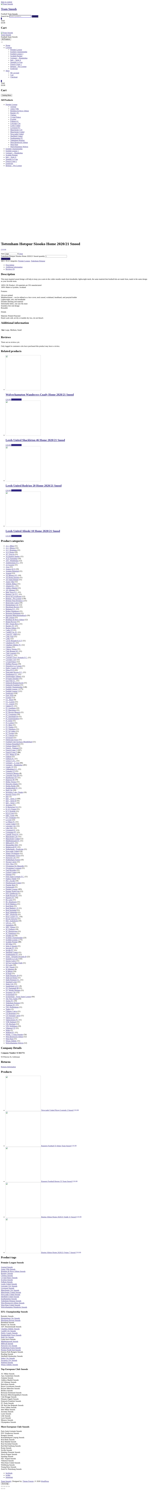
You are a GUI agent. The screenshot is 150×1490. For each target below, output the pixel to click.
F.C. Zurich (10, 704)
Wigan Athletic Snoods (9, 1365)
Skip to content (6, 2)
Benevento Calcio (12, 603)
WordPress (45, 1481)
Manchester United (17, 132)
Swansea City (11, 992)
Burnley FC (14, 113)
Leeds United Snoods (9, 1284)
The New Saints (12, 999)
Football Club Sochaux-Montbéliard (19, 742)
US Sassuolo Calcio (13, 1016)
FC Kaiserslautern (12, 719)
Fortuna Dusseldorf (13, 744)
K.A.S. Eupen (11, 809)
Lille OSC (9, 828)
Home (8, 45)
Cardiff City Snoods (8, 1331)
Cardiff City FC (11, 632)
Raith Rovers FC (12, 896)
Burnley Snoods (7, 1273)
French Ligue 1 (16, 64)
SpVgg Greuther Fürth (14, 963)
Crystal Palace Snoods (9, 1278)
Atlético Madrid (11, 588)
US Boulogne (11, 1013)
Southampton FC (16, 138)
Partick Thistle (11, 879)
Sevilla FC (9, 950)
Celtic (8, 639)
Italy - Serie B (11, 801)
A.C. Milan (10, 546)
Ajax (7, 567)
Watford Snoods (7, 1363)
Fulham (8, 757)
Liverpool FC (15, 128)
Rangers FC (10, 898)
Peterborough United (13, 883)
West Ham (14, 145)
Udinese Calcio (11, 1011)
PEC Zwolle (10, 881)
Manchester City (16, 130)
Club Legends (11, 653)
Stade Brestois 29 (12, 976)
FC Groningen (11, 714)
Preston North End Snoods (11, 1350)
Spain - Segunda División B (16, 957)
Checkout (13, 77)
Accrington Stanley (13, 556)
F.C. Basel (9, 700)
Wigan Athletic (11, 1041)
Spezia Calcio (11, 961)
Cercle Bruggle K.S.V (14, 641)
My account (14, 73)
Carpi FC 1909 (11, 634)
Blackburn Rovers (12, 607)
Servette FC (10, 948)
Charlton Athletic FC (13, 645)
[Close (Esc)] (2, 1486)
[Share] (4, 1486)
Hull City (9, 790)
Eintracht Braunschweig (14, 683)
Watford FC (10, 1032)
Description (10, 265)
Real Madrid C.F (12, 908)
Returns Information (8, 1067)
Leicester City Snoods (9, 1286)
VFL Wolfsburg (11, 1026)
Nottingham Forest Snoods (11, 1348)
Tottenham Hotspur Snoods (11, 1301)
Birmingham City (12, 605)
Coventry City (11, 660)
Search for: (5, 16)
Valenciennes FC (12, 1020)
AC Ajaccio (10, 554)
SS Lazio (9, 965)
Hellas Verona (11, 782)
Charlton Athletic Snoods (10, 1329)
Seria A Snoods (11, 946)
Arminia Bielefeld (12, 571)
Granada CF (10, 771)
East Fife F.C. (11, 681)
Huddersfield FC (12, 788)
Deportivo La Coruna (14, 666)
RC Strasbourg (11, 902)
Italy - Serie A (11, 799)
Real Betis (9, 906)
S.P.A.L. (9, 923)
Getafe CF (9, 767)
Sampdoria (10, 925)
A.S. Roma (10, 552)
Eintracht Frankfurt (13, 685)
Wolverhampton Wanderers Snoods (14, 1307)
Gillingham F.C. (12, 769)
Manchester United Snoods (11, 1292)
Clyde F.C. (10, 655)
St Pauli (8, 973)
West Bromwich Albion (19, 142)
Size (2, 254)
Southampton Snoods (9, 1299)
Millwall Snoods (7, 1344)
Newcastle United (17, 134)
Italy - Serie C (11, 803)
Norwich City (11, 858)
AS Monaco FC (11, 575)
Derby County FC (12, 668)
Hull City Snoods (7, 1337)
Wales (8, 1030)
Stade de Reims (11, 978)
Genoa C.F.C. (11, 761)
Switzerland (10, 995)
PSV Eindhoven (12, 893)
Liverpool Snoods (7, 1288)
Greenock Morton (12, 773)
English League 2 (12, 691)
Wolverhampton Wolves (19, 147)
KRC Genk (10, 815)
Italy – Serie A (15, 60)
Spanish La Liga (16, 62)
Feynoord (9, 738)
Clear (21, 254)
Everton (13, 119)
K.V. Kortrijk (10, 811)
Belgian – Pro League (18, 67)
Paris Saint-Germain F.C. (15, 877)
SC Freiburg (10, 929)
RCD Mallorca (11, 904)
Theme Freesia (28, 1481)
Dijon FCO (10, 670)
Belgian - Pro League (13, 599)
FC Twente (10, 733)
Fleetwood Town (12, 740)
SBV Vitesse (10, 927)
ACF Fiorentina (11, 559)
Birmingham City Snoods (10, 1318)
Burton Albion (11, 628)
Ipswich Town (11, 794)
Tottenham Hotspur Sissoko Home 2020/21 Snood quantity (23, 256)
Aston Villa (14, 109)
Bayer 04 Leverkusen (14, 596)
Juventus (9, 805)
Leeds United (15, 126)
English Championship (18, 52)
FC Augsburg (11, 708)
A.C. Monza (10, 548)
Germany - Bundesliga (14, 765)
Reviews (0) (10, 269)
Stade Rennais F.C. (13, 980)
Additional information (14, 267)
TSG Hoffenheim (12, 1007)
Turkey (8, 1009)
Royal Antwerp (11, 919)
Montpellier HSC (12, 845)
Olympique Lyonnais (13, 868)
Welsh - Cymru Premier (14, 1035)
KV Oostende (11, 818)
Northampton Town (13, 856)
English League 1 (16, 54)
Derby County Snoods (9, 1333)
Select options (16, 400)
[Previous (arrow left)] (2, 1488)
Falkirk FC (10, 706)
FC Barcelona (11, 710)
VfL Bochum (10, 1024)
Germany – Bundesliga (18, 58)
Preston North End (12, 891)
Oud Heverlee (11, 870)
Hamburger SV (11, 778)
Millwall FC (10, 843)
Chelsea (13, 115)
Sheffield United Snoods (10, 1297)
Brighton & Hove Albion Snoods (13, 1271)
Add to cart (5, 259)
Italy (7, 797)
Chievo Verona (11, 649)
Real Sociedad (11, 910)
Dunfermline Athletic (13, 676)
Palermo (9, 874)
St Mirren (9, 971)
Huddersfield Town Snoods (11, 1335)
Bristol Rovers (11, 622)
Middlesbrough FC (13, 841)
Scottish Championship (14, 938)
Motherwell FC (11, 847)
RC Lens (9, 900)
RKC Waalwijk (11, 914)
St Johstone (10, 969)
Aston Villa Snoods (8, 1269)
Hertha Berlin (11, 786)
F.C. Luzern (10, 702)
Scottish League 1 (12, 940)
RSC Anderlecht (12, 921)
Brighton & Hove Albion (19, 111)
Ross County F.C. (12, 917)
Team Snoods (9, 9)
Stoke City (9, 984)
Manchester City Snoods (10, 1290)
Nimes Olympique (12, 853)
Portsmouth (10, 887)
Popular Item (10, 885)
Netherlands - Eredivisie (14, 849)
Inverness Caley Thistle (14, 792)
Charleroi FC (10, 643)
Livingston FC (11, 832)
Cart (11, 75)
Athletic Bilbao (11, 584)
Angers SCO (10, 569)
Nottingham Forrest (13, 860)
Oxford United (11, 872)
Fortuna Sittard (11, 746)
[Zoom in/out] (9, 1486)
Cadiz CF (9, 630)
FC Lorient (10, 723)
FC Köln (9, 721)
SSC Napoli (10, 967)
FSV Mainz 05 (11, 754)
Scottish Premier (16, 56)
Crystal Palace (15, 117)
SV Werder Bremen (13, 990)
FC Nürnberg (11, 729)
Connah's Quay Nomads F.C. (16, 658)
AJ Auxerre (10, 565)
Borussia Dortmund (13, 613)
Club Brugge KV (12, 651)
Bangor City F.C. (12, 594)
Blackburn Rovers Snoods (10, 1320)
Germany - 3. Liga (12, 763)
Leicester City (15, 123)
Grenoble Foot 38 (12, 775)
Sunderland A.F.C (12, 986)
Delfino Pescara (11, 664)
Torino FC (9, 1001)
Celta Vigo (10, 636)
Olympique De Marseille (15, 866)
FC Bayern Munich (13, 712)
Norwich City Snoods (9, 1346)
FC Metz (9, 725)
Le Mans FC (10, 822)
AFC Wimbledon (12, 561)
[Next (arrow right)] (4, 1488)
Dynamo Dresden (12, 679)
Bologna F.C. (11, 609)
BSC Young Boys (12, 624)
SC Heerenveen (11, 931)
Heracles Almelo (12, 784)
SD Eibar (9, 944)
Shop (7, 71)
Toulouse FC (10, 1005)
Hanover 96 (10, 780)
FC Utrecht (10, 735)
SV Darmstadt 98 (12, 988)
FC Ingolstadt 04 (12, 717)
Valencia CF (10, 1018)
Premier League (16, 50)
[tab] (77, 265)
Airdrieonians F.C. (12, 563)
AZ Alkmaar (10, 590)
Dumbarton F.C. (12, 674)
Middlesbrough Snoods (9, 1341)
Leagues (9, 48)
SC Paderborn (11, 933)
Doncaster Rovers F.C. (14, 672)
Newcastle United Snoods (10, 1295)
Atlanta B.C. (10, 586)
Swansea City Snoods (9, 1360)
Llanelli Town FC (12, 834)
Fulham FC (14, 121)
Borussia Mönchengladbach (16, 615)
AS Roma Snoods (12, 577)
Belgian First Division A (15, 601)
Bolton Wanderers (12, 611)
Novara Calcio (11, 862)
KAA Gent (10, 813)
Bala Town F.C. (11, 592)
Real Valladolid (11, 912)
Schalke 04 (10, 936)
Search (35, 16)
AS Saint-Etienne (12, 580)
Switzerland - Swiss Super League (18, 997)
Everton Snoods (7, 1280)
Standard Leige (11, 982)
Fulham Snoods (7, 1282)
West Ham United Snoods (10, 1305)
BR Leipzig (10, 618)
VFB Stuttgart (11, 1022)
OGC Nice (10, 864)
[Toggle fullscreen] (7, 1486)
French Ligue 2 (11, 752)
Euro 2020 (9, 695)
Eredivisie (14, 69)
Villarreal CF (10, 1028)
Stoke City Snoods (8, 1358)
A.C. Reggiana (11, 550)
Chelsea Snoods (7, 1276)
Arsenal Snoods (7, 1267)
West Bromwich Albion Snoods (12, 1303)
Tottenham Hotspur (17, 140)
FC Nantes (10, 727)
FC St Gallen (10, 731)
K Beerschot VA (12, 807)
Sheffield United (16, 136)
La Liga (8, 820)
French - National (12, 748)
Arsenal (13, 107)
